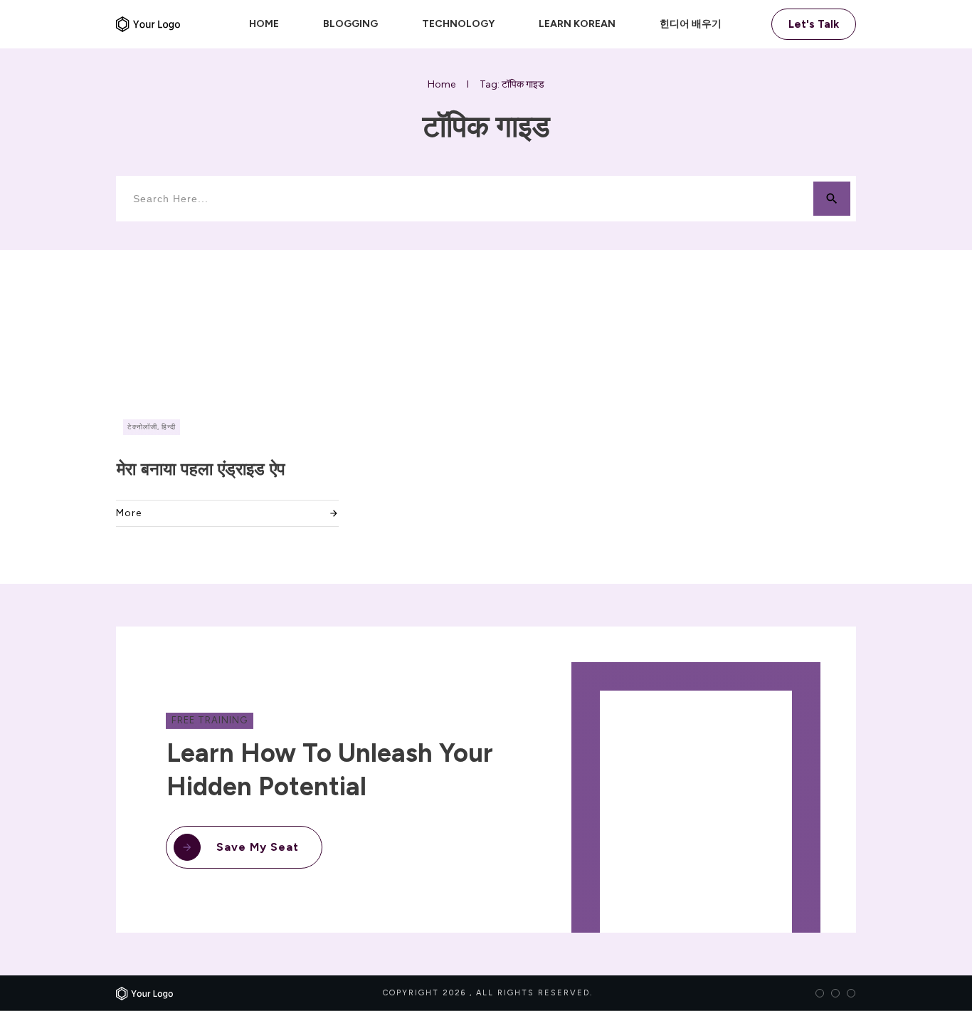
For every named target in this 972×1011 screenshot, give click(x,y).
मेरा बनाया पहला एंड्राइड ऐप (201, 468)
